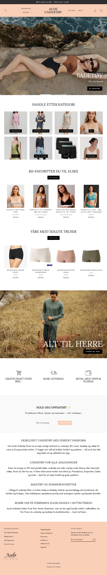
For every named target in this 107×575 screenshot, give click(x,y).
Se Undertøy (53, 88)
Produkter (26, 9)
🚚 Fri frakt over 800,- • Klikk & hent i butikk (52, 2)
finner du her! (93, 352)
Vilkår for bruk (45, 544)
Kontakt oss (44, 540)
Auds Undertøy (53, 10)
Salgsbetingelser (46, 529)
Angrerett (43, 547)
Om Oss (71, 10)
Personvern (44, 537)
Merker (26, 12)
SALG (80, 10)
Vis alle (53, 178)
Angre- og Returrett (46, 533)
